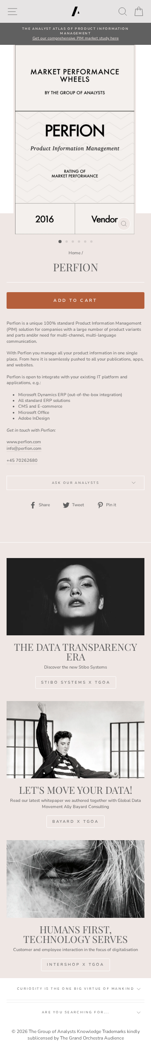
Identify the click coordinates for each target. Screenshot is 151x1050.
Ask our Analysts (76, 483)
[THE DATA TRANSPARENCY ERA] (75, 596)
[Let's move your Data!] (75, 739)
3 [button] (74, 242)
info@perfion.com (24, 448)
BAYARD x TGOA (75, 821)
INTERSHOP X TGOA (75, 964)
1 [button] (60, 242)
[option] (75, 34)
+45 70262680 (22, 460)
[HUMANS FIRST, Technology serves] (75, 878)
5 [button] (86, 242)
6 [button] (92, 242)
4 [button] (80, 242)
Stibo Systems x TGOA (75, 682)
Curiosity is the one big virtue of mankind (75, 989)
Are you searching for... (76, 1012)
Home (75, 253)
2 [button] (67, 242)
